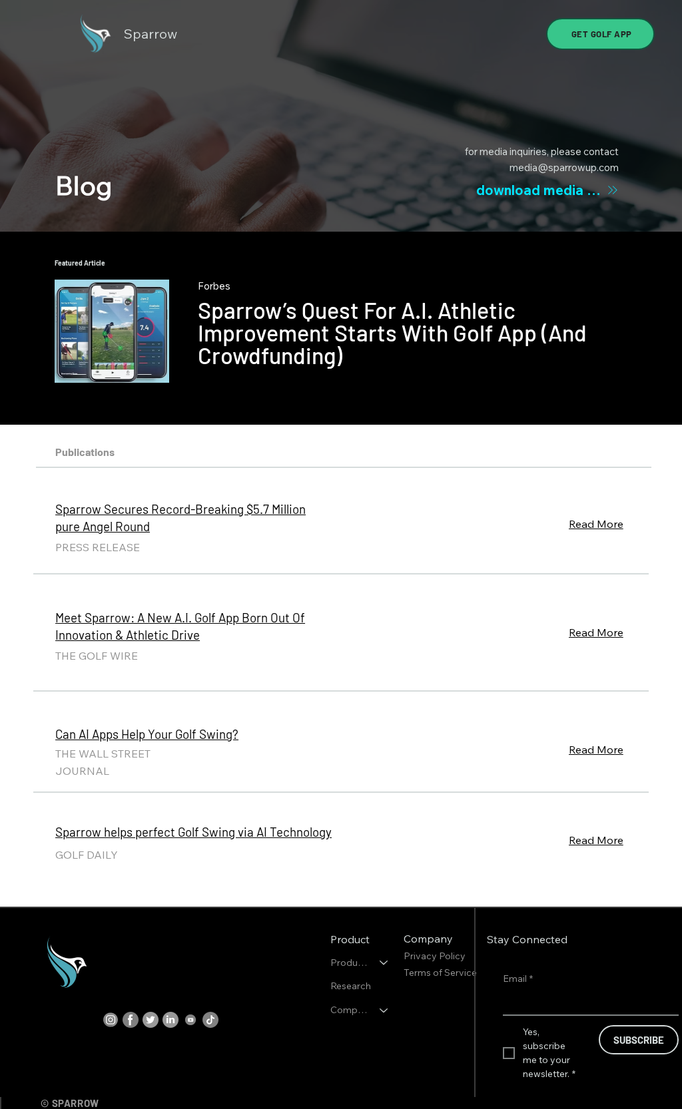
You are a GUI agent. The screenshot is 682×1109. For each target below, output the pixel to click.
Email (518, 979)
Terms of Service (440, 973)
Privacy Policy (436, 956)
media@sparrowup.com (564, 167)
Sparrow (150, 33)
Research (350, 986)
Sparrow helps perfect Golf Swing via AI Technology (193, 831)
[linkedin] (170, 1020)
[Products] (384, 963)
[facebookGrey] (131, 1020)
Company (349, 1010)
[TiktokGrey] (210, 1020)
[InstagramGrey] (111, 1020)
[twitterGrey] (151, 1020)
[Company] (384, 1010)
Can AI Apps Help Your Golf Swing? (146, 734)
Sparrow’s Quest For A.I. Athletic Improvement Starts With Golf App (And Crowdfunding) (392, 332)
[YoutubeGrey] (190, 1020)
